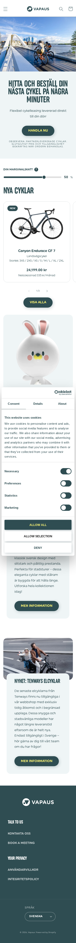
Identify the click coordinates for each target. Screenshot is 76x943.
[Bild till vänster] (29, 291)
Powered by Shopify (46, 932)
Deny (38, 547)
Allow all (38, 524)
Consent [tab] (13, 403)
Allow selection (38, 536)
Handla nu (38, 130)
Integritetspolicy (23, 879)
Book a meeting (21, 843)
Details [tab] (38, 403)
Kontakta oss (19, 833)
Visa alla (38, 302)
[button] (5, 9)
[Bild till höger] (47, 291)
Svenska (35, 916)
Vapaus (31, 932)
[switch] (66, 483)
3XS (21, 260)
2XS (29, 260)
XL (55, 260)
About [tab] (62, 403)
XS (36, 260)
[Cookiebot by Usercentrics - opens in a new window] (55, 392)
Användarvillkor (23, 869)
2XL (61, 260)
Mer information (36, 605)
